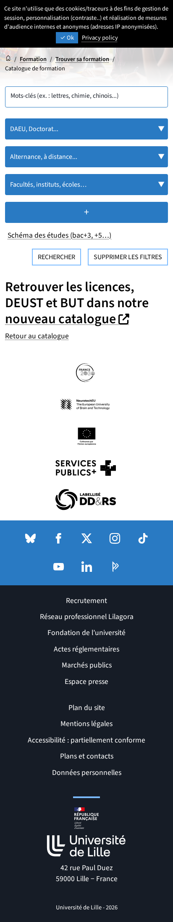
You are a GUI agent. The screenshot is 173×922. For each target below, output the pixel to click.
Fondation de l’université (86, 632)
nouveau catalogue (68, 319)
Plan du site (86, 707)
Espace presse (86, 681)
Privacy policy (100, 37)
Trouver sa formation (82, 59)
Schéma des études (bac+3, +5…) (59, 235)
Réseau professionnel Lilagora (87, 616)
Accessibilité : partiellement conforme (86, 740)
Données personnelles (86, 772)
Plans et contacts (86, 756)
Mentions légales (86, 723)
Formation (33, 59)
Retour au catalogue (37, 336)
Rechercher (56, 257)
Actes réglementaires (86, 649)
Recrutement (86, 600)
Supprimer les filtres (128, 257)
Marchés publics (87, 665)
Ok (70, 37)
